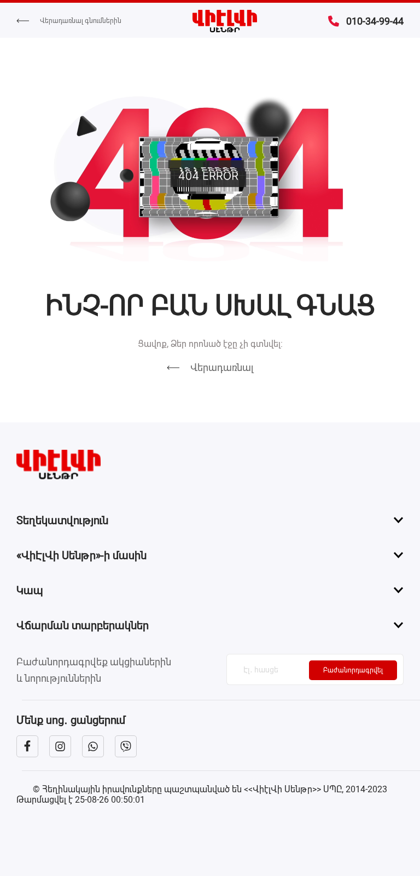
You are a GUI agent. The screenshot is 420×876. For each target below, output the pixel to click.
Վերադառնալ (222, 367)
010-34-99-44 (375, 21)
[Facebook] (27, 746)
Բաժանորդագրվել (353, 670)
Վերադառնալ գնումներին (80, 21)
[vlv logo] (210, 464)
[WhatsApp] (93, 746)
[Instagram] (60, 746)
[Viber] (126, 746)
